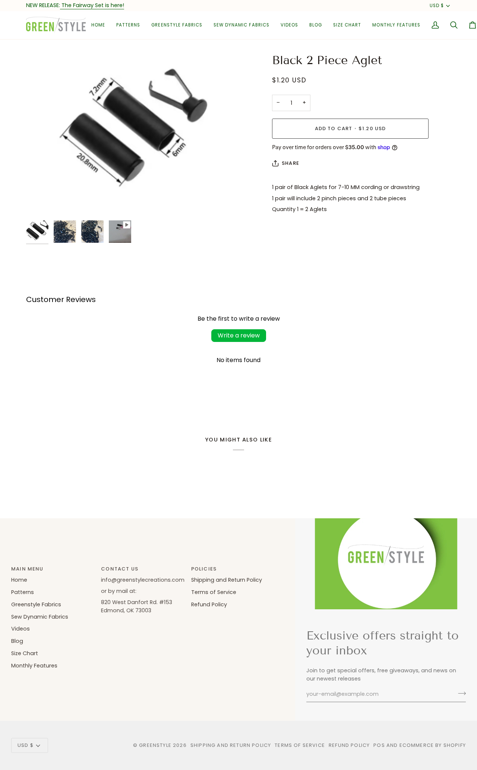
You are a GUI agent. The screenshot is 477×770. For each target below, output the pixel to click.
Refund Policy (209, 604)
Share (290, 163)
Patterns (22, 592)
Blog (17, 641)
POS (379, 745)
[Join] (460, 693)
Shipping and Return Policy (226, 580)
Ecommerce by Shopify (432, 745)
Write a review (239, 335)
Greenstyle (155, 745)
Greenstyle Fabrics (36, 604)
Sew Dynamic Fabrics (39, 616)
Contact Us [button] (119, 568)
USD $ (437, 6)
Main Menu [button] (27, 568)
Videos (20, 628)
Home (19, 580)
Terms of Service (213, 592)
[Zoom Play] (132, 135)
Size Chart (24, 653)
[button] (128, 25)
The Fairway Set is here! (92, 5)
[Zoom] (40, 202)
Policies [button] (204, 568)
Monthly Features (34, 665)
